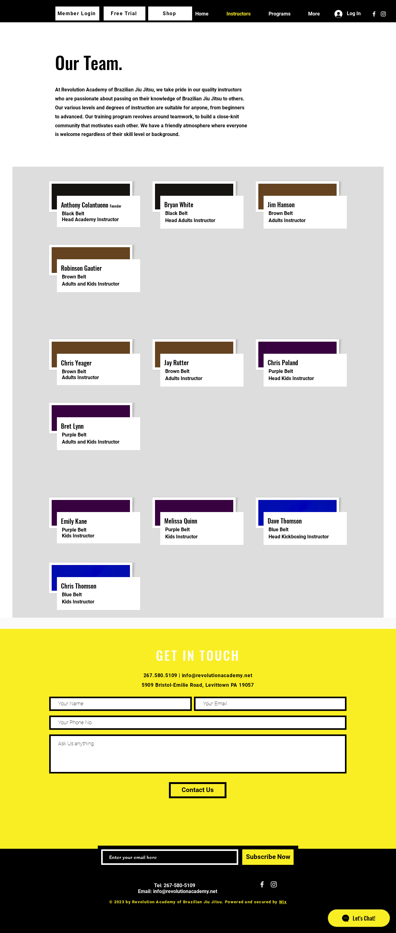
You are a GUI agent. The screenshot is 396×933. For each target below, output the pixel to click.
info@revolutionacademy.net (217, 675)
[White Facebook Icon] (374, 14)
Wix (283, 902)
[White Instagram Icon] (383, 14)
